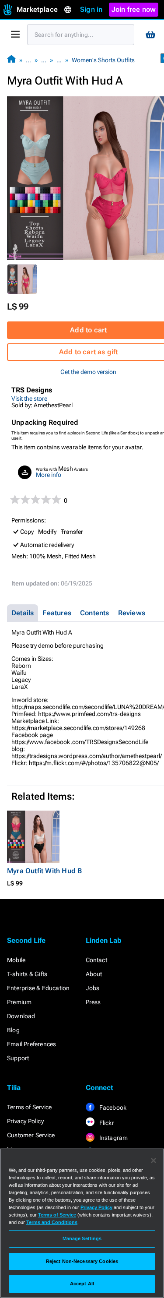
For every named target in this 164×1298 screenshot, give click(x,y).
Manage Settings (82, 1238)
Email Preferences (31, 1044)
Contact (96, 959)
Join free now (134, 9)
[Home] (11, 60)
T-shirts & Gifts (27, 973)
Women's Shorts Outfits (103, 59)
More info (48, 474)
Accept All (82, 1283)
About (94, 973)
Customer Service (31, 1135)
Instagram (113, 1137)
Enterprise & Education (38, 987)
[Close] (153, 1160)
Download (21, 1015)
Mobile (16, 959)
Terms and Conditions (51, 1222)
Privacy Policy (25, 1121)
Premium (19, 1001)
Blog (13, 1029)
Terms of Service (29, 1107)
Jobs (93, 987)
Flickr (106, 1122)
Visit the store (29, 398)
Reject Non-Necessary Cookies (82, 1261)
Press (93, 1001)
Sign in (91, 9)
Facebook (112, 1107)
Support (18, 1058)
